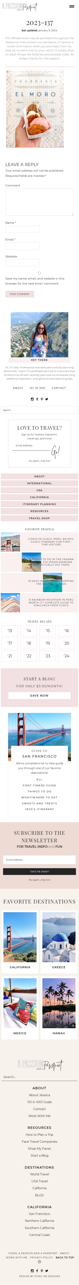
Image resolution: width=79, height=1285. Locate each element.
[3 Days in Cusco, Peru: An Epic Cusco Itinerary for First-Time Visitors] (11, 542)
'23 (47, 656)
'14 (28, 630)
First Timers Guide (39, 785)
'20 (66, 643)
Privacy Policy (41, 1257)
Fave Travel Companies (39, 1141)
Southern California (39, 1228)
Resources (39, 511)
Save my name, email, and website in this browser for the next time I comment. (34, 281)
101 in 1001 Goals (39, 1102)
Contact (59, 388)
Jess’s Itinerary (39, 809)
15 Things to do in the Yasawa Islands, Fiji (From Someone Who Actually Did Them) (51, 562)
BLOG (39, 1195)
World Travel (39, 1174)
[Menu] (71, 6)
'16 (66, 630)
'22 (28, 656)
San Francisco (39, 1214)
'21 (9, 656)
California (39, 497)
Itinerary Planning (39, 504)
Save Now (39, 695)
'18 (28, 643)
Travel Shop (39, 518)
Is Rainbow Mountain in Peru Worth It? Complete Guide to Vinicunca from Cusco (51, 602)
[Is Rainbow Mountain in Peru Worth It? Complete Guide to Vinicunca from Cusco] (11, 603)
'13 (9, 630)
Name (10, 223)
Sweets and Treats (39, 803)
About (18, 388)
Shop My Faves (39, 1148)
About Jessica (39, 1095)
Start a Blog (40, 1155)
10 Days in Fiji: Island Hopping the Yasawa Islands (51, 582)
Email (10, 239)
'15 (47, 630)
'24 (66, 656)
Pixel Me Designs (47, 1276)
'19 (47, 643)
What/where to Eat (39, 797)
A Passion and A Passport (19, 6)
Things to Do (40, 791)
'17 (9, 643)
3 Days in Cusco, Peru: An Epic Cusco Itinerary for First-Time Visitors (51, 542)
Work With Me (39, 1116)
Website (11, 256)
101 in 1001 (37, 388)
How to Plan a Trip (39, 1135)
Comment (12, 185)
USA (40, 490)
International (39, 483)
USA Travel (39, 1181)
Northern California (39, 1221)
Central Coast (39, 1235)
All (39, 779)
